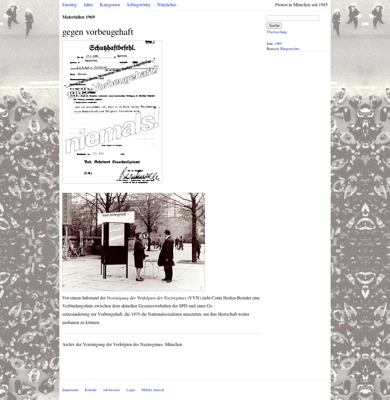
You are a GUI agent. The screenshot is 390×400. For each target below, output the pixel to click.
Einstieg (69, 4)
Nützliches (166, 4)
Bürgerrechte (289, 48)
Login (130, 389)
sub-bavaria (111, 389)
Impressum (70, 389)
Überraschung (277, 31)
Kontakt (91, 389)
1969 (278, 43)
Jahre (88, 4)
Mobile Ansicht (153, 389)
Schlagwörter (138, 4)
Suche (274, 25)
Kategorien (110, 4)
